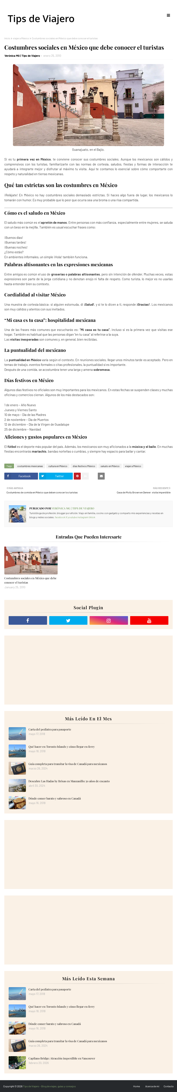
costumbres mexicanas (30, 465)
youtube (72, 517)
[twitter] (68, 620)
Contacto (169, 1086)
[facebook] (28, 620)
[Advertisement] (88, 670)
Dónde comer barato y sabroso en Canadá (54, 798)
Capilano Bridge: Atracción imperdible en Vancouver (61, 1058)
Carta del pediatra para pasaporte (49, 729)
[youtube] (149, 620)
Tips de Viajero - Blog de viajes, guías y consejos (49, 1086)
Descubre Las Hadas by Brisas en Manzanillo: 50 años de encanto (69, 781)
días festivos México (84, 465)
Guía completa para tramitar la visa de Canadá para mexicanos (67, 764)
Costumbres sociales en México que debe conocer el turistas (30, 580)
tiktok (92, 517)
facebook (60, 517)
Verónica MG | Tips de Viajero (22, 55)
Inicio (7, 38)
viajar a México (21, 38)
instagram (82, 517)
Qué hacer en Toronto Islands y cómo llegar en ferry (61, 746)
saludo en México (110, 465)
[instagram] (109, 620)
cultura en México (57, 465)
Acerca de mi (152, 1086)
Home (136, 1086)
